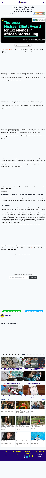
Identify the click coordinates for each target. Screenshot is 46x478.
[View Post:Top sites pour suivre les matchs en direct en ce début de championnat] (34, 362)
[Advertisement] (23, 62)
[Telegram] (27, 457)
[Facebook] (24, 456)
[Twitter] (27, 456)
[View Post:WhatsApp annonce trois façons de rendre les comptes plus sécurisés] (34, 390)
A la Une (3, 15)
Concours (7, 15)
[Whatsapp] (29, 456)
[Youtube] (24, 457)
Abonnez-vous (33, 277)
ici (31, 247)
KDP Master (40, 454)
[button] (2, 2)
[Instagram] (32, 456)
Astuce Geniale (39, 456)
